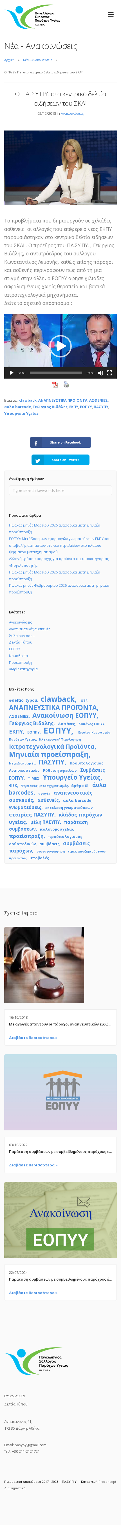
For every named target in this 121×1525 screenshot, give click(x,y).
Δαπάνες (66, 723)
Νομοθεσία (18, 655)
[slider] (56, 373)
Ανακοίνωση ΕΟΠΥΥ (64, 715)
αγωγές (44, 793)
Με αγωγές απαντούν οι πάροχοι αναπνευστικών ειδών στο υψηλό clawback (60, 1024)
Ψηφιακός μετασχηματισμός (44, 786)
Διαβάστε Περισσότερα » (33, 1037)
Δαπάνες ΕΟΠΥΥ (91, 724)
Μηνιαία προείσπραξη (49, 754)
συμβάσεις (49, 843)
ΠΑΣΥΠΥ (101, 406)
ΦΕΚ (13, 785)
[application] (60, 346)
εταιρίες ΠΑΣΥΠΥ (31, 814)
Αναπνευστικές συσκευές (29, 628)
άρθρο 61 (80, 785)
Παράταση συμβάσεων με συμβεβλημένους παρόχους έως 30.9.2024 (60, 1279)
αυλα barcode (17, 406)
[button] (60, 346)
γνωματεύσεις (25, 807)
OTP (84, 701)
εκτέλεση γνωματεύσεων (69, 807)
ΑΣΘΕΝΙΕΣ (98, 400)
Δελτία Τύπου (20, 642)
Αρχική (9, 60)
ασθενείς (48, 800)
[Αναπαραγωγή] (11, 373)
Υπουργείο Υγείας (21, 413)
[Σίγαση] (100, 373)
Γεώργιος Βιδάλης (50, 406)
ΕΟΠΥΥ (86, 406)
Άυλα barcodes (22, 635)
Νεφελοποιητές (22, 763)
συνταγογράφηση (51, 851)
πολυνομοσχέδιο (56, 829)
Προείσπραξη (20, 662)
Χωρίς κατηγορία (23, 668)
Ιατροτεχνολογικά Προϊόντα (52, 746)
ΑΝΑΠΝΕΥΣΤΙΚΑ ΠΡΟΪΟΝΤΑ (63, 400)
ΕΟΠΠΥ (33, 732)
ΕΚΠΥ (73, 406)
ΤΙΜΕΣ (33, 778)
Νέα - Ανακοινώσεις (37, 60)
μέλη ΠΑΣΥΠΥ (45, 822)
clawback (28, 400)
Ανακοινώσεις (72, 113)
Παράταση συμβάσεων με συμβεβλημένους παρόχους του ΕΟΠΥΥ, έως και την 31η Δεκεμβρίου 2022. (60, 1151)
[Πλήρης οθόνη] (109, 373)
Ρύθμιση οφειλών (60, 770)
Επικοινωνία (14, 1395)
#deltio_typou (23, 700)
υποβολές (39, 857)
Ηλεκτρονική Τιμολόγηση (60, 739)
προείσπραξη (26, 836)
